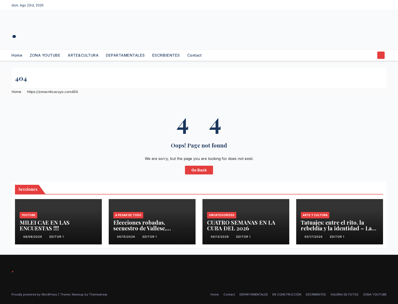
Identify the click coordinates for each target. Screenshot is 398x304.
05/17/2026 (314, 236)
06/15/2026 (126, 236)
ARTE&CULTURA (83, 55)
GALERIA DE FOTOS (344, 294)
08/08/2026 (33, 236)
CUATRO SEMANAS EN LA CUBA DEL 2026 (241, 225)
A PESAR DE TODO (128, 215)
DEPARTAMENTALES (125, 55)
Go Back (199, 170)
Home (17, 55)
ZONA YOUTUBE (45, 55)
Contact (194, 55)
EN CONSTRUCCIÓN (286, 294)
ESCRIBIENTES (166, 55)
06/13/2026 (220, 236)
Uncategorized (221, 215)
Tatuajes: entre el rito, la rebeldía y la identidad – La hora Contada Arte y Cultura (338, 228)
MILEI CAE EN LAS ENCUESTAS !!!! (45, 225)
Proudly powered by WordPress (35, 294)
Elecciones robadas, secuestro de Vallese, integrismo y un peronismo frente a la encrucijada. (148, 231)
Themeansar (98, 294)
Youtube (28, 215)
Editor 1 (57, 236)
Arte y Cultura (315, 215)
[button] (372, 55)
